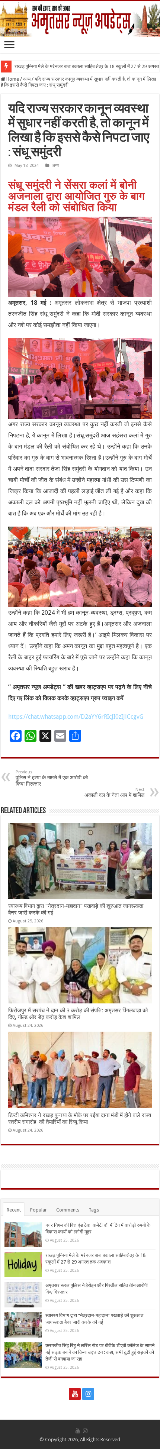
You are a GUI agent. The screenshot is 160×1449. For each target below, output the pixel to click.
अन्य (27, 79)
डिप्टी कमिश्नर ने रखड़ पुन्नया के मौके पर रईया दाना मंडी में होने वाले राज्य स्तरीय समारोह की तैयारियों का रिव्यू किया (79, 1118)
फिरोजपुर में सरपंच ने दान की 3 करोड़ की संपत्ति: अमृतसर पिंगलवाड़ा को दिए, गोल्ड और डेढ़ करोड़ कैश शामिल (78, 1014)
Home (12, 79)
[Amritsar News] (80, 19)
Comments (67, 1210)
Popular (38, 1210)
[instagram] (88, 1394)
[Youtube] (75, 1394)
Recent (14, 1210)
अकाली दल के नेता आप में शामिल (114, 792)
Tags (94, 1210)
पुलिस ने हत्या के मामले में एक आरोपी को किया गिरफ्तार (52, 778)
